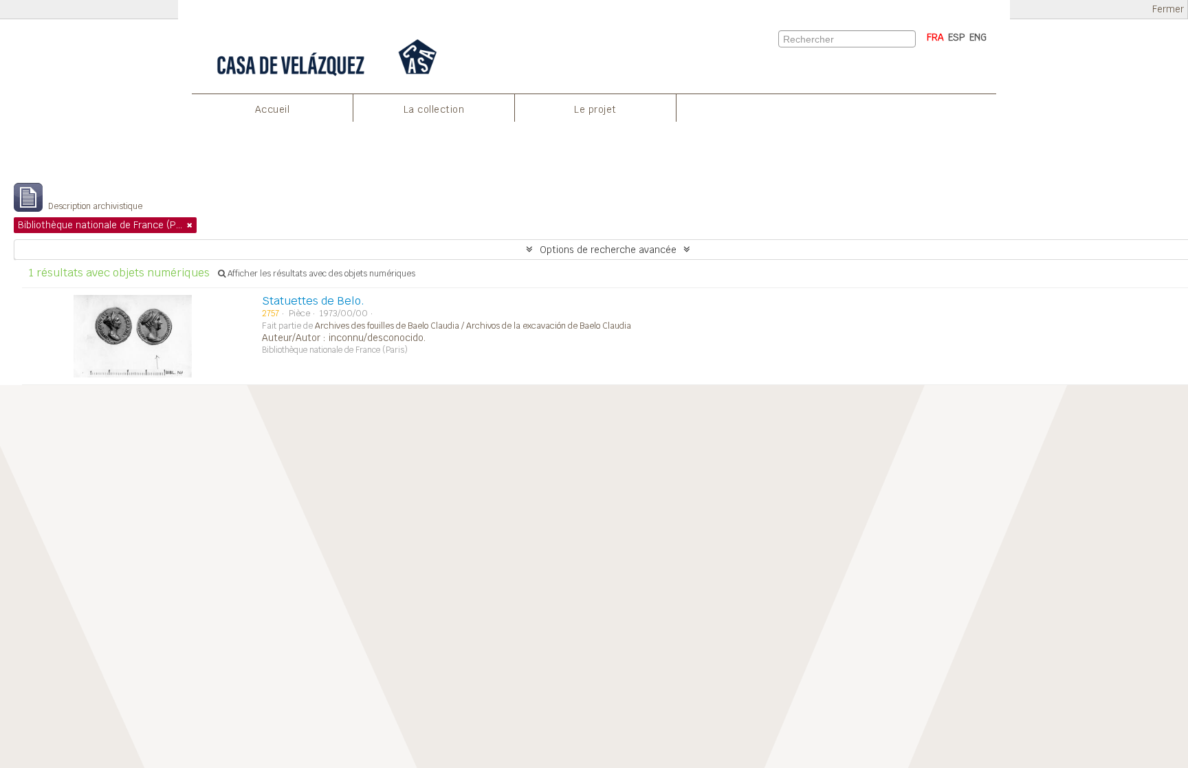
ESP (956, 37)
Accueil (272, 109)
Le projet (595, 109)
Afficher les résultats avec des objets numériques (320, 273)
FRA (935, 37)
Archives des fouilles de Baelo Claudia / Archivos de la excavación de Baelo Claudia (473, 325)
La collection (434, 109)
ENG (978, 37)
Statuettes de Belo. (313, 301)
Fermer (1168, 9)
